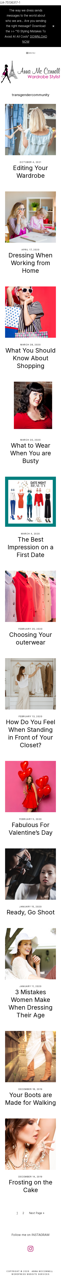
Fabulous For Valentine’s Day (31, 828)
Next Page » (36, 1214)
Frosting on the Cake (30, 1186)
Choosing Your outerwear (30, 638)
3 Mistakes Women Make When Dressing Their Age (30, 1003)
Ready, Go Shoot (31, 912)
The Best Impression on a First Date (31, 547)
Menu (32, 53)
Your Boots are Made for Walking (30, 1098)
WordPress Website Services (30, 1274)
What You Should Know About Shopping (30, 358)
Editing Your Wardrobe (30, 171)
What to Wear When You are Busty (30, 453)
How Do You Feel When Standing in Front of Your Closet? (30, 733)
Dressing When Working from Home (30, 262)
